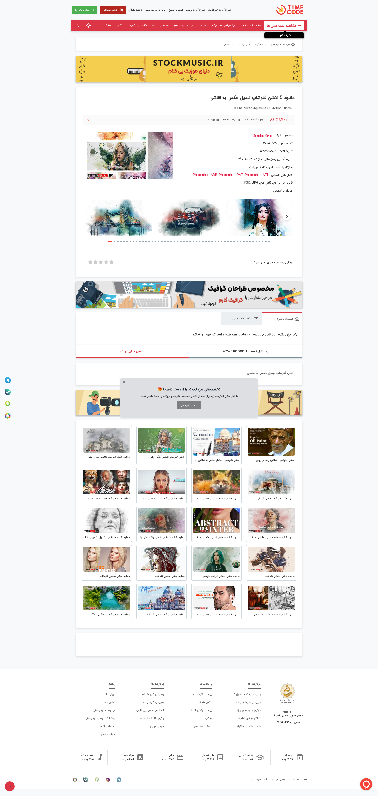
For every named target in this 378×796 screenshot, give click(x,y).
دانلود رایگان (135, 10)
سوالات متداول (107, 734)
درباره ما (110, 694)
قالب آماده (247, 25)
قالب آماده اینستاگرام (249, 726)
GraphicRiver (263, 135)
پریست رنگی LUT (201, 710)
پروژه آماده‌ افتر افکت (219, 10)
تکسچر (203, 25)
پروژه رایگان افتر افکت (151, 694)
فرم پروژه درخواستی (104, 710)
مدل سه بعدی (180, 25)
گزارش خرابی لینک (132, 351)
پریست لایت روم (202, 694)
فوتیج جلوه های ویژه (249, 710)
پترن (193, 25)
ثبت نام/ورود (85, 10)
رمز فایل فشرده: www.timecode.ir (245, 351)
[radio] (111, 263)
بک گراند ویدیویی (155, 10)
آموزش (131, 25)
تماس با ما (109, 702)
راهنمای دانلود (107, 726)
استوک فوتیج (175, 10)
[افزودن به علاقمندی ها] (88, 119)
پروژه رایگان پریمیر (153, 702)
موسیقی (164, 25)
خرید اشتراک (113, 10)
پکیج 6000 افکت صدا (151, 718)
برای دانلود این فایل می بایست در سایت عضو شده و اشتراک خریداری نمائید (244, 334)
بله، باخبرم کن (189, 405)
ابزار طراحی (229, 25)
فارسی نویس (156, 726)
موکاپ (213, 25)
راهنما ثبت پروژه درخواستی (100, 718)
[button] (287, 216)
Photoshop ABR (205, 175)
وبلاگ (108, 25)
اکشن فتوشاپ (204, 702)
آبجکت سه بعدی (202, 726)
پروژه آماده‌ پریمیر (195, 10)
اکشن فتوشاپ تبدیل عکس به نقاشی (270, 372)
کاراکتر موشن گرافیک (249, 718)
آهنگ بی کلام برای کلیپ (150, 710)
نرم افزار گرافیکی (278, 120)
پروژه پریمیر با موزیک (248, 702)
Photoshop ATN (257, 175)
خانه (258, 25)
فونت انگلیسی (146, 25)
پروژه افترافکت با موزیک (247, 694)
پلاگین (120, 25)
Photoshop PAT (231, 175)
